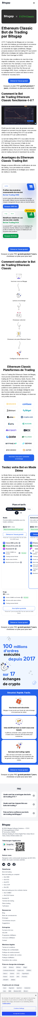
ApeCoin (19, 988)
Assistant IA (5, 898)
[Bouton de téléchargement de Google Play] (8, 844)
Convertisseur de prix (8, 920)
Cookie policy (6, 1003)
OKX (18, 976)
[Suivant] (33, 551)
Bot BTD (6, 882)
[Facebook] (14, 864)
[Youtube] (8, 864)
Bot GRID (6, 877)
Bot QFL (6, 887)
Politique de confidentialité (10, 950)
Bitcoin (26, 991)
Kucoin (12, 976)
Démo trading (6, 903)
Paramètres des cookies (9, 960)
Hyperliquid (25, 973)
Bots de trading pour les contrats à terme (14, 890)
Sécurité (4, 932)
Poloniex (24, 976)
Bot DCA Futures (9, 895)
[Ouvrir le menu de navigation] (34, 3)
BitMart (13, 979)
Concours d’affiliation (8, 938)
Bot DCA (6, 879)
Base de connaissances (9, 915)
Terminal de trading (8, 901)
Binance (11, 967)
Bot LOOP (7, 884)
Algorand (11, 988)
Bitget (25, 967)
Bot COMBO (7, 893)
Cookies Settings (19, 1008)
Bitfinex (18, 967)
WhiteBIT (5, 979)
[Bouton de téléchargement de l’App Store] (8, 849)
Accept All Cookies (19, 1013)
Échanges (5, 918)
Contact (4, 940)
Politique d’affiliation (8, 957)
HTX (18, 973)
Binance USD (17, 991)
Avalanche (27, 988)
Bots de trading (7, 872)
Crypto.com (20, 970)
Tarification (5, 906)
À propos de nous (7, 930)
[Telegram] (3, 864)
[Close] (36, 995)
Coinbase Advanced (8, 970)
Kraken (5, 976)
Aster (4, 967)
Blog (3, 913)
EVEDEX (29, 970)
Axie (4, 991)
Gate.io (5, 973)
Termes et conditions (8, 947)
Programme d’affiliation (9, 935)
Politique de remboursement (10, 952)
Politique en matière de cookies (12, 955)
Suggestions (6, 923)
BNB (10, 991)
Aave (4, 988)
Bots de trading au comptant (10, 874)
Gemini (12, 973)
